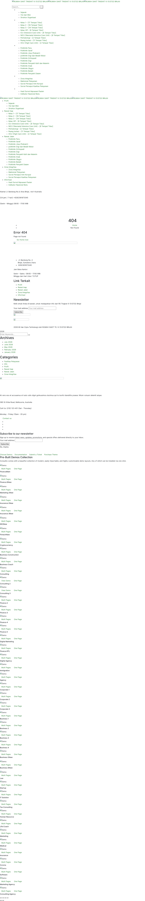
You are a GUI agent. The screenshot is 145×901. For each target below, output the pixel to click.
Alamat (3, 192)
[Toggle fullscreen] (3, 897)
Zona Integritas (24, 292)
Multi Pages (6, 469)
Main (8, 472)
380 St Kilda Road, (7, 402)
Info (5, 364)
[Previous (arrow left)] (1, 900)
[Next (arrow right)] (3, 900)
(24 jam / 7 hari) (6, 198)
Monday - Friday (6, 414)
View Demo (6, 581)
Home (74, 225)
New (9, 482)
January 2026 (9, 352)
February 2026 (10, 350)
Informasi (21, 295)
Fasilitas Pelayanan (11, 361)
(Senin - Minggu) (6, 203)
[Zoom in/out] (1, 897)
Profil (20, 285)
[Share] (5, 897)
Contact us (7, 418)
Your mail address (21, 308)
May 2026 (8, 347)
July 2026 (8, 342)
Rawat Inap (22, 287)
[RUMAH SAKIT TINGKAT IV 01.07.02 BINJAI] (30, 1)
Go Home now (22, 240)
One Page (18, 469)
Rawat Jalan (23, 290)
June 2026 (8, 344)
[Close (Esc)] (7, 897)
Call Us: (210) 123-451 (9, 408)
